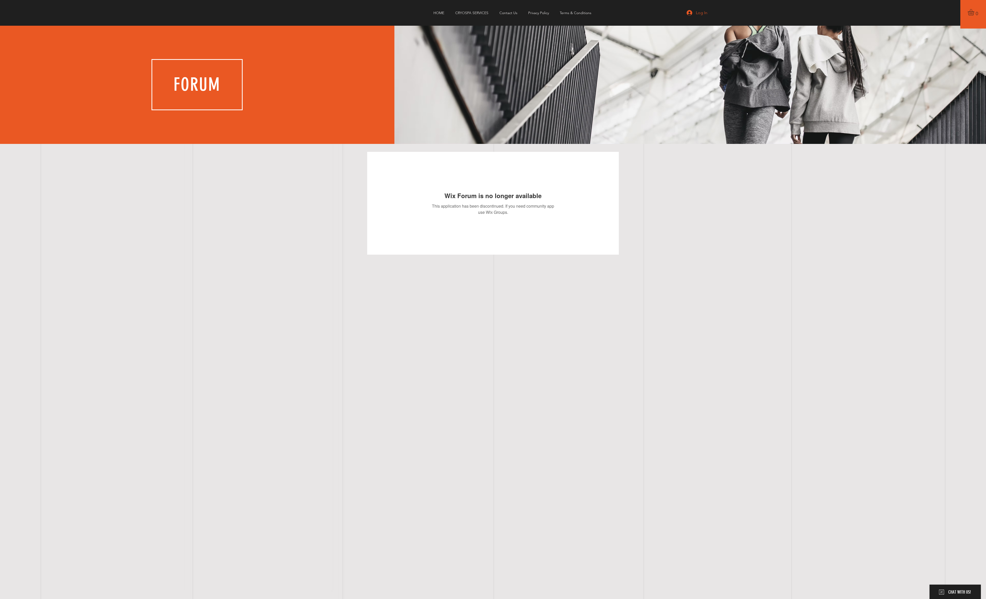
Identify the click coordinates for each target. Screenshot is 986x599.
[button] (975, 12)
